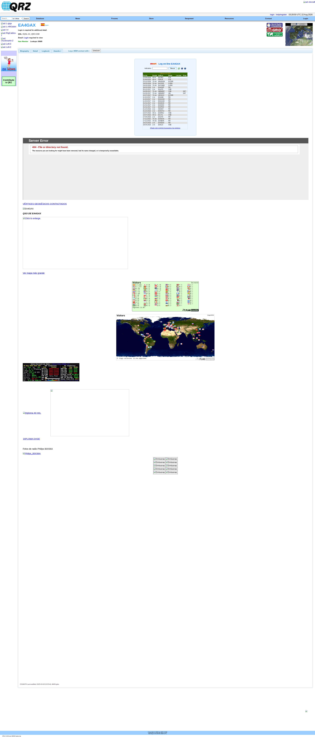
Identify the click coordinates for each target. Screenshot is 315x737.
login (272, 15)
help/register (281, 15)
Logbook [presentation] (45, 51)
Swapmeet (189, 18)
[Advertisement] (160, 711)
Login (305, 18)
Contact (268, 18)
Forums (114, 18)
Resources (229, 18)
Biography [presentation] (24, 51)
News (77, 18)
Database (40, 18)
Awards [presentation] (57, 51)
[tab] (24, 51)
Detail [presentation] (35, 51)
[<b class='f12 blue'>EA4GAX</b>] (299, 45)
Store (151, 18)
